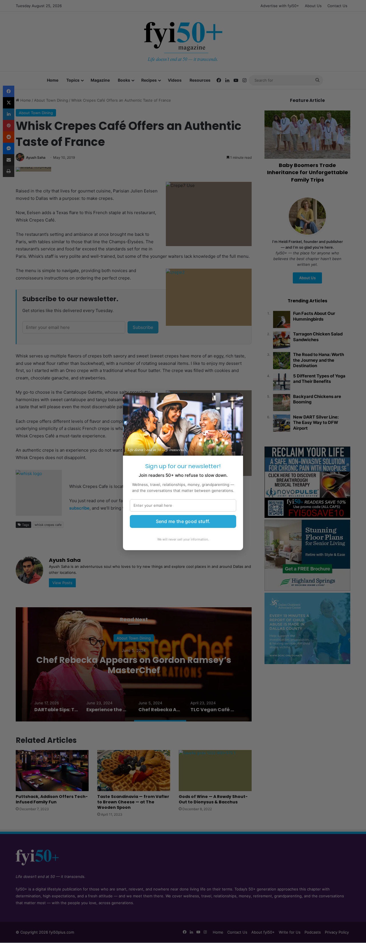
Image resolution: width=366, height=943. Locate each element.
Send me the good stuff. (183, 521)
